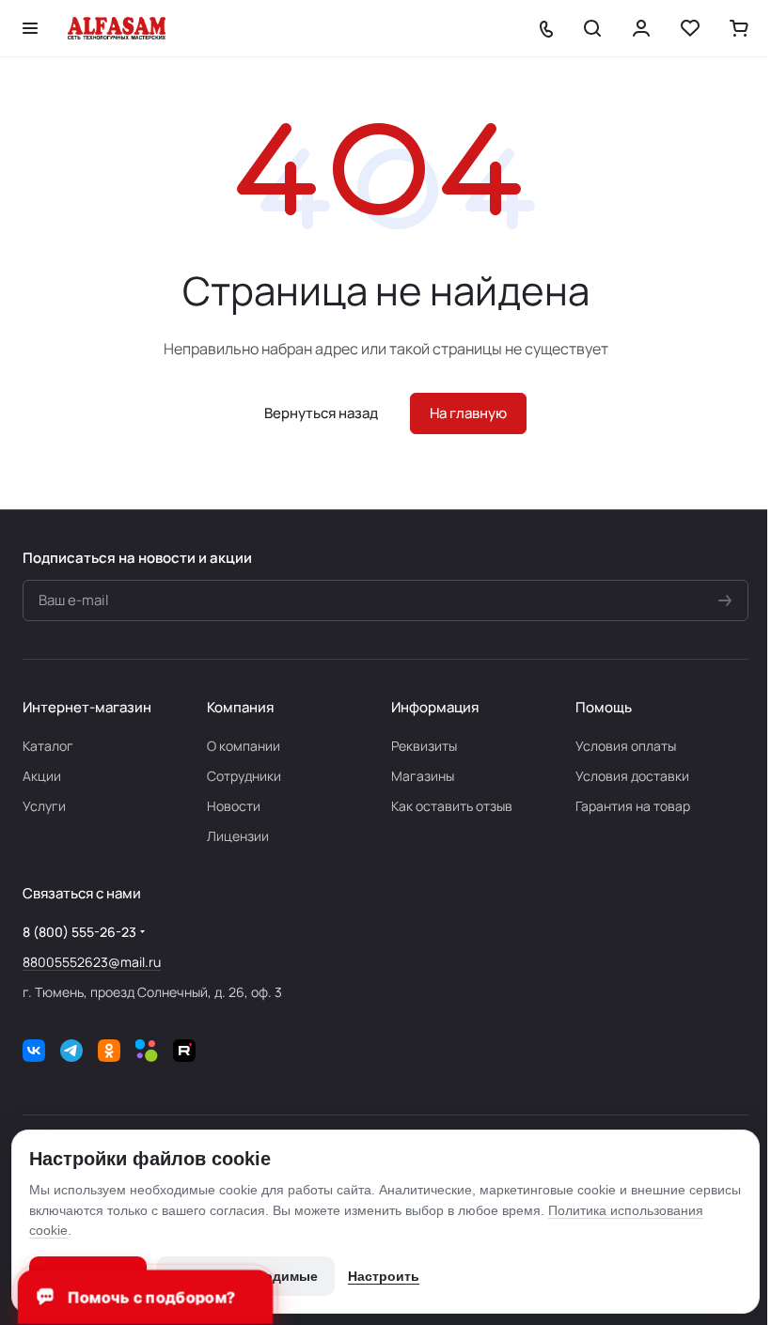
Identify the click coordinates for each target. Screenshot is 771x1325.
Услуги (44, 806)
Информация (435, 707)
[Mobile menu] (30, 28)
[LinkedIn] (146, 1050)
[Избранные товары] (690, 28)
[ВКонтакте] (34, 1050)
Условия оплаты (625, 746)
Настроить (383, 1276)
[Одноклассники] (109, 1050)
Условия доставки (632, 776)
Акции (42, 776)
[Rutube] (184, 1050)
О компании (243, 746)
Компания (240, 707)
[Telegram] (71, 1050)
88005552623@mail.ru (92, 962)
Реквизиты (424, 746)
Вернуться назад (321, 413)
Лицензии (238, 836)
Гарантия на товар (632, 806)
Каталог (48, 746)
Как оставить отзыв (451, 806)
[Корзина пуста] (739, 28)
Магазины (422, 776)
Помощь (603, 707)
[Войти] (641, 28)
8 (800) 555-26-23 (79, 932)
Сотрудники (244, 776)
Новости (233, 806)
